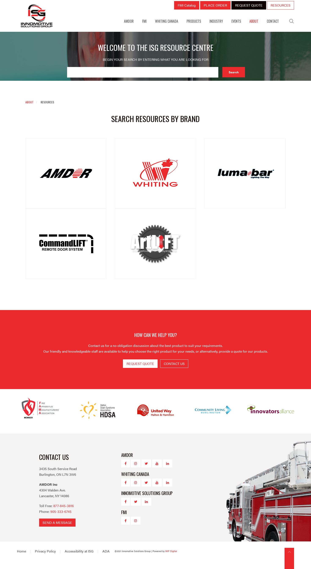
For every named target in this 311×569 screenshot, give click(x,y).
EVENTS (236, 21)
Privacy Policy (45, 551)
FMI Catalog (187, 5)
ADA (106, 551)
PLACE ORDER (215, 5)
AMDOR (129, 21)
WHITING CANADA (166, 21)
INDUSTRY (216, 21)
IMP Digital (171, 551)
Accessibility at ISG (79, 551)
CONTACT (273, 21)
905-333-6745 (61, 511)
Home (21, 551)
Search (234, 72)
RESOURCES (280, 5)
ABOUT (253, 21)
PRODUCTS (194, 21)
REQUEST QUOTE (249, 5)
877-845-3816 (63, 505)
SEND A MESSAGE (57, 522)
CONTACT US (174, 363)
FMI (144, 21)
